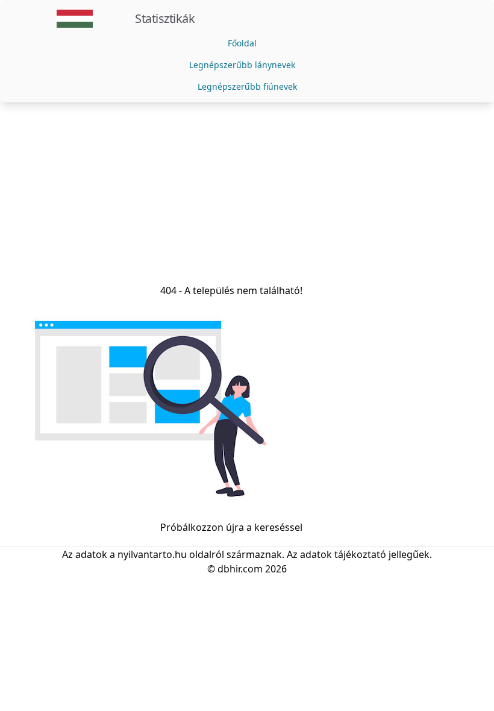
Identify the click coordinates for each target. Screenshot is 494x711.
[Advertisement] (247, 192)
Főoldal (242, 43)
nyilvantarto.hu (152, 554)
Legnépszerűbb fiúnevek (247, 86)
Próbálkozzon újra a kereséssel (231, 527)
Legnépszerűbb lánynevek (242, 64)
